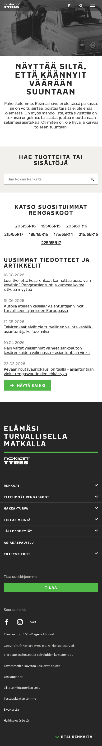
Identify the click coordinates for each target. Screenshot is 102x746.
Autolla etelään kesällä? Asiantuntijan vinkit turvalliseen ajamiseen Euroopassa (43, 308)
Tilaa (51, 587)
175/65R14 (63, 234)
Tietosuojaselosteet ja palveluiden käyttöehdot (38, 654)
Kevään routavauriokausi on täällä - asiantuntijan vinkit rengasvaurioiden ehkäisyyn (49, 371)
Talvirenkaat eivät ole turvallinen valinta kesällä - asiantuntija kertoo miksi (48, 329)
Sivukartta (11, 709)
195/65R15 (50, 226)
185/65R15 (38, 234)
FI (70, 5)
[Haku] (81, 5)
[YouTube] (33, 622)
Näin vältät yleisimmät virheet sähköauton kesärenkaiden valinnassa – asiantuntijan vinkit (47, 350)
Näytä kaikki (31, 385)
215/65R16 (88, 234)
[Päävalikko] (92, 5)
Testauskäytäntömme (20, 698)
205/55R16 (25, 226)
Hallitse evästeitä (16, 720)
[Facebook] (6, 622)
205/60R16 (76, 226)
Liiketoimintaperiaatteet (22, 687)
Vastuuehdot (13, 677)
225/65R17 (51, 242)
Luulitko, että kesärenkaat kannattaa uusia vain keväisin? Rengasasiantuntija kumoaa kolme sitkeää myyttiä (47, 285)
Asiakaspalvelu (19, 542)
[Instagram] (20, 622)
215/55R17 (13, 234)
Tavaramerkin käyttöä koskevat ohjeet (32, 666)
